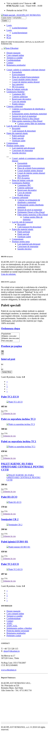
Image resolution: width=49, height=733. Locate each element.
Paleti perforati (18, 136)
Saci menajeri (18, 84)
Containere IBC (19, 94)
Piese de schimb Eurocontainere (25, 77)
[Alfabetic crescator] (10, 336)
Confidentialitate (14, 60)
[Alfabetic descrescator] (10, 338)
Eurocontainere (18, 74)
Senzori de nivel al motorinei (24, 116)
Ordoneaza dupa (10, 328)
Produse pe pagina (11, 346)
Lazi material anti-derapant (23, 148)
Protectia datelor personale (18, 631)
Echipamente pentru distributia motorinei (29, 114)
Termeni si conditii (14, 58)
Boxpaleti (16, 128)
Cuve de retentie (19, 101)
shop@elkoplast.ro (12, 651)
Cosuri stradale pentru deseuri (24, 79)
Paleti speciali (18, 138)
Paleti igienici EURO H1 (14, 541)
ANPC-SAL (12, 626)
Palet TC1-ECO (10, 396)
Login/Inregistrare (19, 28)
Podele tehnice (18, 104)
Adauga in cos (9, 413)
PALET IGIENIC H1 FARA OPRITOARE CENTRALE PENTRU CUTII (22, 466)
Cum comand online (15, 55)
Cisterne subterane (20, 96)
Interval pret (8, 359)
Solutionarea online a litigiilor (19, 628)
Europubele (17, 72)
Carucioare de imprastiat (22, 150)
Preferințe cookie (14, 635)
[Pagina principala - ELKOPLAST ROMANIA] (21, 15)
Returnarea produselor (16, 65)
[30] (2, 351)
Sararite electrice (19, 153)
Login (9, 25)
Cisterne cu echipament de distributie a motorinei (28, 201)
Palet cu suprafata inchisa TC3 (18, 419)
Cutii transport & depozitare (24, 131)
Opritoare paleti (18, 141)
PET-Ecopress (18, 87)
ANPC (10, 623)
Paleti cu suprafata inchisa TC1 (18, 441)
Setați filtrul (6, 372)
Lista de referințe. (8, 274)
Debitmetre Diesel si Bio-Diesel (25, 118)
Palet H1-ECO (9, 496)
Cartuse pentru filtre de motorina (31, 123)
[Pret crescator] (10, 341)
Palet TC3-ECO (10, 564)
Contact (10, 62)
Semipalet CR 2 (10, 519)
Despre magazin (13, 53)
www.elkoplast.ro (8, 670)
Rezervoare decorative (21, 99)
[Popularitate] (10, 334)
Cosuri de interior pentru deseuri (26, 82)
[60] (2, 354)
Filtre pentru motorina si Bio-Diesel (27, 121)
